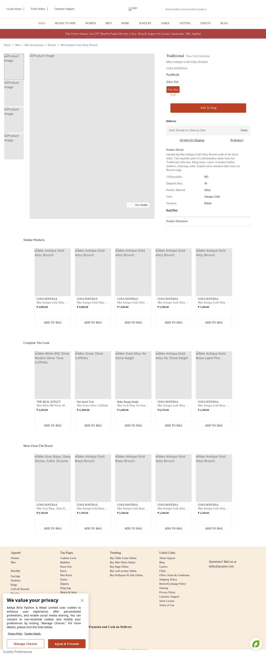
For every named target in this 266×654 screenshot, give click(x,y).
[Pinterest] (241, 552)
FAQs (162, 571)
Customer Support (169, 596)
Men (13, 562)
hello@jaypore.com (221, 566)
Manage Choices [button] (25, 644)
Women (15, 558)
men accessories (34, 45)
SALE (41, 23)
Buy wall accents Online (123, 571)
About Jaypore (167, 558)
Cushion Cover (68, 558)
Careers (163, 566)
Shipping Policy (168, 579)
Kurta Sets (66, 566)
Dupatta (64, 583)
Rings (14, 584)
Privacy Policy (15, 633)
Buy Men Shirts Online (122, 562)
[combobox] (188, 9)
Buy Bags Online (119, 566)
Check (244, 130)
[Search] (211, 9)
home (7, 45)
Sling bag (65, 588)
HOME (125, 23)
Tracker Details (32, 633)
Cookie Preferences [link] (17, 652)
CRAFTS (205, 23)
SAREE (165, 23)
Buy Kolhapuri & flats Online (126, 575)
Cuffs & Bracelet (20, 589)
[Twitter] (226, 553)
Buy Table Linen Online (123, 558)
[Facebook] (219, 552)
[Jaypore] (133, 9)
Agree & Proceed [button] (67, 644)
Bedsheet (65, 562)
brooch (52, 45)
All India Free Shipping (192, 140)
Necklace (16, 580)
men (17, 45)
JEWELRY (145, 23)
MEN (109, 23)
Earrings (15, 576)
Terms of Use (166, 605)
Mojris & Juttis (68, 592)
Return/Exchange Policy (172, 583)
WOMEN (90, 23)
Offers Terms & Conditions (174, 575)
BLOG (224, 23)
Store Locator (166, 601)
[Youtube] (233, 552)
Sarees (63, 579)
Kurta (63, 571)
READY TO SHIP (65, 23)
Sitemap (163, 588)
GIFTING (185, 23)
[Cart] (240, 9)
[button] (220, 9)
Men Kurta (66, 575)
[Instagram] (211, 552)
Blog (162, 562)
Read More (172, 210)
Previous (31, 274)
